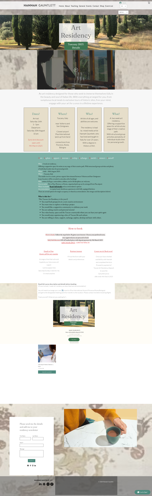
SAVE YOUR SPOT (68, 242)
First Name (22, 435)
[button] (149, 3)
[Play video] (76, 70)
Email (21, 442)
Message (22, 448)
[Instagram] (33, 466)
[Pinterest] (28, 466)
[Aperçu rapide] (47, 353)
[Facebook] (30, 466)
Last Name (35, 435)
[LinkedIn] (35, 466)
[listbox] (123, 12)
